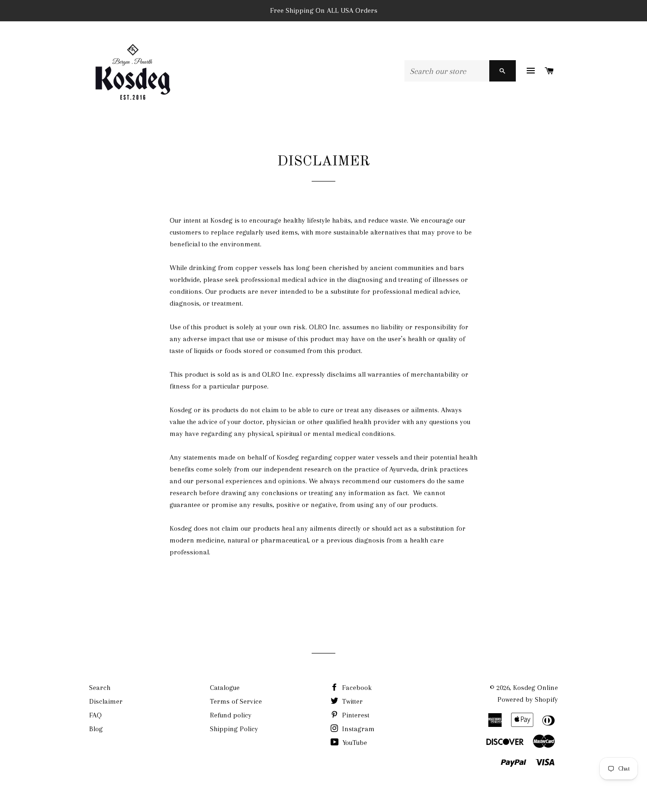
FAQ (95, 715)
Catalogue (225, 687)
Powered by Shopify (527, 699)
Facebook (356, 687)
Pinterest (354, 715)
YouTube (354, 742)
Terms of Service (236, 701)
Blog (96, 729)
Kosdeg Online (535, 687)
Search (99, 687)
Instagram (357, 729)
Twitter (351, 701)
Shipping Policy (234, 729)
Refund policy (231, 715)
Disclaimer (106, 701)
